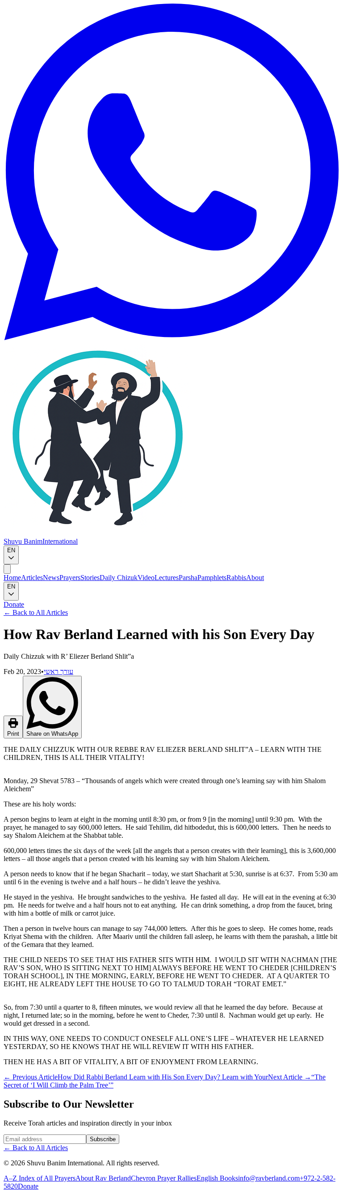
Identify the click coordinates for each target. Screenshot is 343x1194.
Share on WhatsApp (52, 733)
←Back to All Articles (36, 612)
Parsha (188, 577)
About (255, 577)
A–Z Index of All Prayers (39, 1178)
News (51, 577)
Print (13, 733)
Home (12, 577)
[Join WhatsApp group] (171, 337)
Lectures (167, 577)
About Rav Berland (103, 1178)
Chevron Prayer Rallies (164, 1178)
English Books (217, 1178)
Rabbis (236, 577)
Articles (32, 577)
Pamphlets (211, 577)
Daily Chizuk (119, 577)
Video (146, 577)
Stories (90, 577)
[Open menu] (7, 569)
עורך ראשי (58, 671)
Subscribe (103, 1139)
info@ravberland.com (269, 1178)
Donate (14, 604)
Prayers (69, 577)
